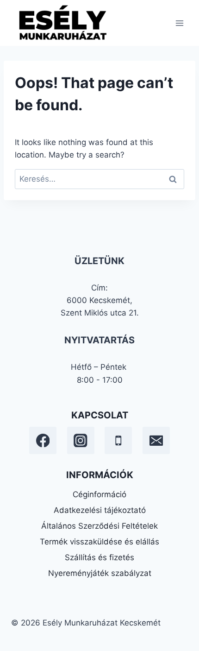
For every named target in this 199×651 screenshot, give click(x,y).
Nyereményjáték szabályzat (99, 573)
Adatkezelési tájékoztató (100, 510)
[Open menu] (179, 23)
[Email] (156, 440)
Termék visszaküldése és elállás (99, 541)
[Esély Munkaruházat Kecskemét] (62, 23)
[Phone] (118, 440)
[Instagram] (80, 440)
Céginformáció (99, 494)
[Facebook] (42, 440)
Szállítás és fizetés (99, 557)
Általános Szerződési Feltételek (99, 526)
